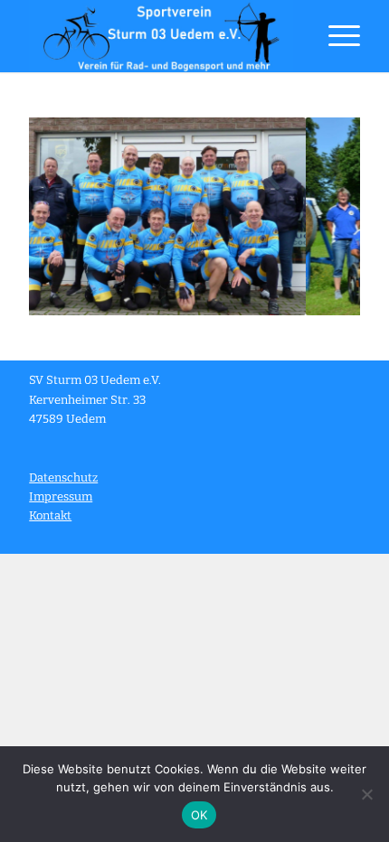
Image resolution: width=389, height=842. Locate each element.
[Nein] (366, 794)
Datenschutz (63, 477)
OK (199, 815)
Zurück (70, 217)
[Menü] (335, 36)
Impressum (60, 496)
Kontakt (50, 515)
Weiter (319, 217)
